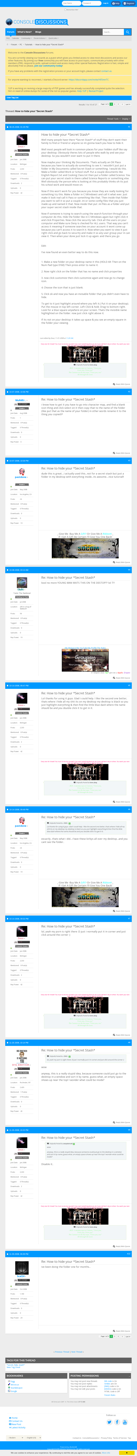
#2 (129, 392)
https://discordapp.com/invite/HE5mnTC (89, 79)
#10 (128, 1254)
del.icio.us (15, 1384)
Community (25, 38)
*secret (10, 1365)
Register (128, 3)
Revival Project (96, 91)
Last (127, 104)
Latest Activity (17, 1427)
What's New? (24, 32)
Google (14, 1391)
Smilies (107, 1383)
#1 (129, 127)
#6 (129, 809)
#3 (129, 460)
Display (125, 119)
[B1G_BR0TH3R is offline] (22, 1056)
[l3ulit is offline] (22, 582)
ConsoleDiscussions (90, 1438)
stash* (22, 1365)
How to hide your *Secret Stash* (34, 111)
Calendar (15, 38)
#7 (129, 918)
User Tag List (12, 97)
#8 (129, 1042)
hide (16, 1365)
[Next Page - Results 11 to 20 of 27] (122, 104)
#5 (129, 685)
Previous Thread (62, 1352)
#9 (129, 1130)
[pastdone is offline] (22, 472)
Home (13, 1417)
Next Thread (76, 1352)
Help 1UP (81, 91)
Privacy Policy (106, 1438)
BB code (108, 1381)
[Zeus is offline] (22, 139)
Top (129, 1438)
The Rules (101, 648)
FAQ (8, 38)
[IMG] (106, 1386)
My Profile (92, 648)
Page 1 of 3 (105, 104)
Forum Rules (109, 1395)
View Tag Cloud (13, 1367)
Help (115, 3)
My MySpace (70, 648)
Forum (10, 32)
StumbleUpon (16, 1388)
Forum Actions (39, 38)
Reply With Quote (123, 384)
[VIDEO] (107, 1389)
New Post (15, 1424)
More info (106, 1453)
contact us (106, 71)
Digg (13, 1381)
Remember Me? (72, 10)
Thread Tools (113, 119)
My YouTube (81, 648)
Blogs (38, 32)
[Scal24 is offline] (22, 1268)
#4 (129, 570)
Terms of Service (120, 1438)
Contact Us (15, 1421)
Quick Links (53, 38)
